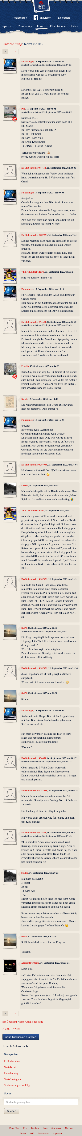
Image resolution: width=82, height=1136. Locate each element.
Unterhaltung (12, 43)
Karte (45, 1128)
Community (25, 26)
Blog (25, 1128)
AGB (32, 1133)
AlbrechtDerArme (30, 962)
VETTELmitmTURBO (32, 271)
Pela (23, 108)
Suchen (11, 1110)
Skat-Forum (11, 1028)
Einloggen (64, 17)
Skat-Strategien (12, 1079)
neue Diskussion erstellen (20, 1036)
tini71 (24, 628)
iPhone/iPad (14, 1128)
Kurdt (24, 399)
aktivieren (45, 17)
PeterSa (25, 366)
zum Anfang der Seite (31, 1021)
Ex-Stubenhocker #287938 (34, 235)
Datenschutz (43, 1133)
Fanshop (35, 1128)
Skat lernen (56, 1128)
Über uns (69, 1128)
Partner (23, 1133)
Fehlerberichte (12, 1061)
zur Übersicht (9, 1021)
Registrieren (19, 17)
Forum (41, 26)
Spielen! (7, 26)
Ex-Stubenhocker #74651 (33, 167)
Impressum (57, 1133)
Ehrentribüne (58, 26)
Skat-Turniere (11, 1067)
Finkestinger (27, 61)
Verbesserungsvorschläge (17, 1085)
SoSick (24, 485)
